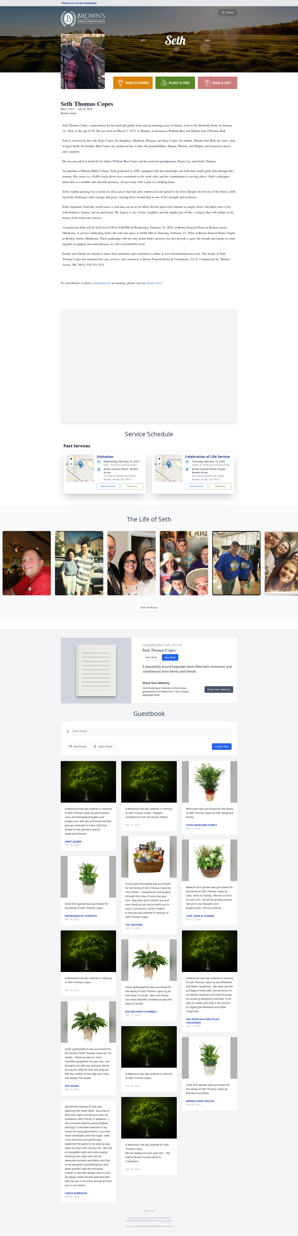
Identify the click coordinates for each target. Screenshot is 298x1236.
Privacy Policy (139, 1220)
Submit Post (222, 746)
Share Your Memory (218, 689)
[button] (80, 464)
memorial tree (102, 283)
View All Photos (149, 607)
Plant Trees (132, 486)
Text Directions (108, 486)
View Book (151, 657)
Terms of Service (158, 1220)
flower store (154, 283)
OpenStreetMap (152, 1226)
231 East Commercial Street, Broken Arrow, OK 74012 (120, 477)
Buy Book (170, 657)
